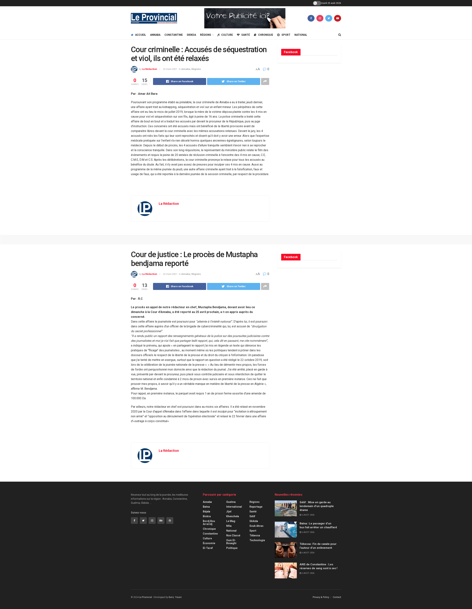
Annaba (155, 34)
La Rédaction (149, 69)
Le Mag (230, 521)
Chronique (265, 34)
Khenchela (232, 516)
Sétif (252, 516)
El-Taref (208, 548)
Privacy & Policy (321, 597)
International (234, 506)
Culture (227, 34)
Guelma (231, 501)
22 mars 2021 (170, 69)
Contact (337, 597)
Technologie (257, 540)
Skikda (191, 34)
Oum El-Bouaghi (231, 542)
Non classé (233, 535)
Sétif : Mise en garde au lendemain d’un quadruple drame (317, 506)
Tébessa (254, 535)
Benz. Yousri (175, 597)
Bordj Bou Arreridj (209, 523)
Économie (209, 543)
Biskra (207, 516)
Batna (206, 506)
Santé (245, 34)
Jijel (228, 511)
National (300, 34)
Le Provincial (145, 597)
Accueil (140, 34)
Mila (229, 525)
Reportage (255, 506)
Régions (205, 34)
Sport (286, 34)
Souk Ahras (256, 525)
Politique (231, 548)
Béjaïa (206, 511)
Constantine (173, 34)
